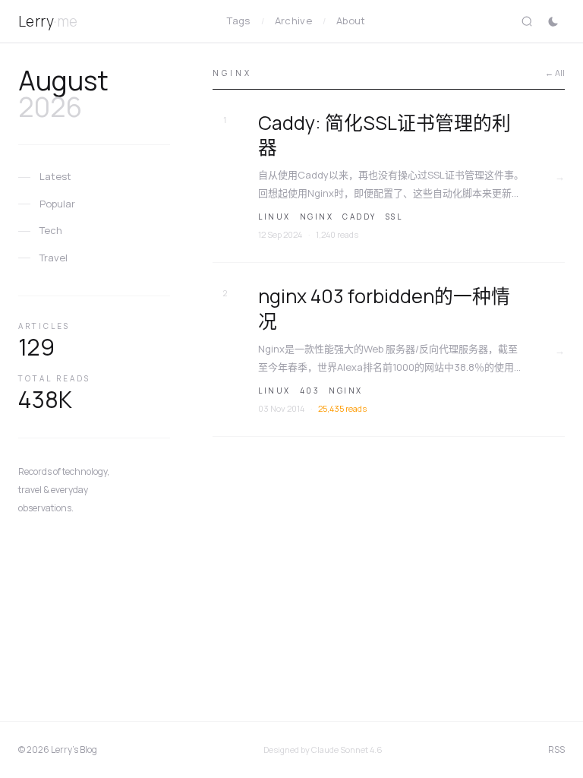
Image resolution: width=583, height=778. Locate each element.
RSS (556, 749)
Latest (55, 176)
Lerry (48, 21)
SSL (394, 216)
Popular (57, 203)
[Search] (527, 21)
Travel (53, 257)
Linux (274, 216)
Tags (238, 20)
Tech (50, 230)
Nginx (317, 216)
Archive (293, 20)
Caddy (359, 216)
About (351, 20)
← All (555, 72)
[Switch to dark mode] (552, 21)
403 (310, 390)
